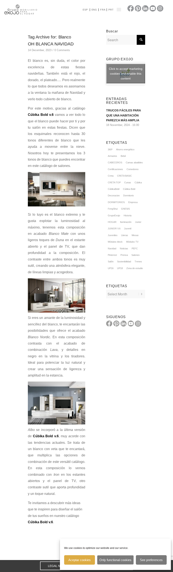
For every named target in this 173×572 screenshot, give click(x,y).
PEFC (135, 248)
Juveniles (113, 235)
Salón (111, 261)
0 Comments (62, 50)
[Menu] (119, 9)
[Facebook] (109, 323)
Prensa (124, 255)
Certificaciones (115, 169)
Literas (124, 235)
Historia (127, 215)
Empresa (133, 202)
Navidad (112, 248)
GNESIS (125, 208)
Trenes (138, 261)
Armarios (112, 156)
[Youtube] (131, 323)
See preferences (151, 560)
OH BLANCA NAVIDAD (51, 43)
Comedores (133, 169)
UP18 (120, 268)
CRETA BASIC (124, 175)
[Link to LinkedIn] (145, 8)
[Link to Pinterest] (138, 8)
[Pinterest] (116, 323)
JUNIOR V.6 (114, 228)
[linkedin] (123, 323)
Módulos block (115, 241)
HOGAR (112, 222)
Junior (138, 222)
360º (110, 149)
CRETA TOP (114, 182)
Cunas (127, 182)
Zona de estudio (134, 268)
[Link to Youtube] (153, 8)
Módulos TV (132, 241)
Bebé (123, 156)
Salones (135, 255)
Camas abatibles (134, 162)
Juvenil (127, 228)
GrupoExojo (114, 215)
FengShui (113, 208)
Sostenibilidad (124, 261)
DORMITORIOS (116, 202)
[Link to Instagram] (160, 8)
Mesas (135, 235)
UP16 (111, 268)
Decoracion (114, 195)
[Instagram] (138, 323)
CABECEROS (115, 162)
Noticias (124, 248)
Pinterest (112, 255)
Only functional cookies (115, 560)
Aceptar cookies (79, 560)
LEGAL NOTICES (59, 566)
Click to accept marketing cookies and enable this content (125, 73)
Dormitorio (128, 195)
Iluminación (125, 222)
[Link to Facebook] (130, 8)
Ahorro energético (125, 149)
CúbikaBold (113, 189)
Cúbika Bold (129, 189)
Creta (111, 175)
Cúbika (138, 182)
